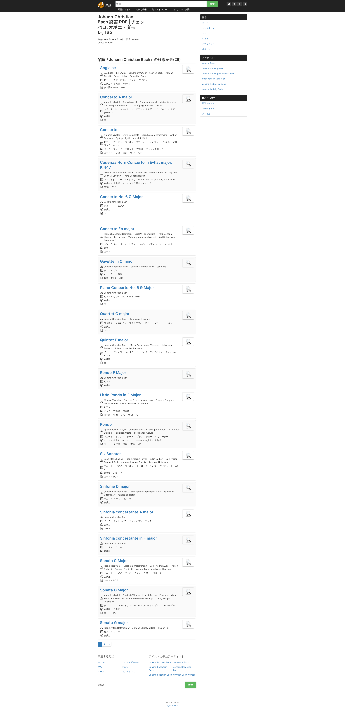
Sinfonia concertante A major (126, 512)
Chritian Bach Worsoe (184, 674)
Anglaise (108, 67)
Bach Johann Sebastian (213, 78)
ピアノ (205, 23)
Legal (168, 705)
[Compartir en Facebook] (239, 4)
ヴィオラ (206, 38)
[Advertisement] (172, 33)
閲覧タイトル (124, 9)
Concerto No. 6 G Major (121, 196)
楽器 (204, 17)
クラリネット (208, 43)
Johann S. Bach (181, 662)
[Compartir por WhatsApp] (229, 4)
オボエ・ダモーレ (130, 662)
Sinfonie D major (115, 486)
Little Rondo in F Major (120, 395)
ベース (101, 671)
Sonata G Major (114, 590)
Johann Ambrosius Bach (214, 84)
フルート (102, 667)
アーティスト (208, 57)
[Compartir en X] (234, 4)
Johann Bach (208, 63)
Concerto (108, 129)
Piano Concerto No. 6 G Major (127, 287)
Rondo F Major (113, 372)
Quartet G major (115, 313)
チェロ (205, 33)
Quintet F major (114, 340)
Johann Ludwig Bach (212, 89)
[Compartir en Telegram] (245, 4)
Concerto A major (116, 97)
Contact (175, 705)
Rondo (106, 424)
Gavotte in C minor (117, 261)
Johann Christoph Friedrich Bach (218, 73)
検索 (212, 4)
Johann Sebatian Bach (160, 674)
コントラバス (128, 671)
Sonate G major (114, 622)
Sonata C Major (114, 560)
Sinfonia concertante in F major (128, 538)
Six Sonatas (110, 453)
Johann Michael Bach (160, 662)
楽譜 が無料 (141, 9)
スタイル (206, 113)
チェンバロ (103, 662)
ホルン (125, 667)
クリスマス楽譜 (181, 9)
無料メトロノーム (160, 9)
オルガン (206, 49)
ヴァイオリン (208, 28)
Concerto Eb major (117, 228)
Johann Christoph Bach (213, 68)
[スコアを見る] (188, 69)
